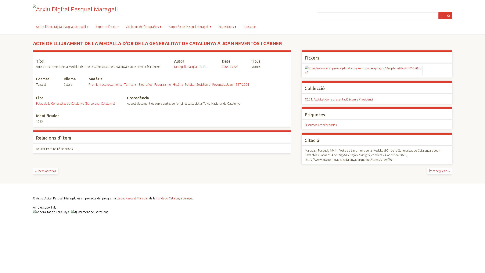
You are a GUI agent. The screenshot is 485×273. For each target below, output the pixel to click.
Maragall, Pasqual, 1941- (190, 66)
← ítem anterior (45, 171)
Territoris (130, 84)
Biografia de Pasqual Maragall (189, 26)
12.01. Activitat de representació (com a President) (339, 99)
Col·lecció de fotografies (142, 26)
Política (190, 84)
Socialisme (203, 84)
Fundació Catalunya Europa (174, 198)
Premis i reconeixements (105, 84)
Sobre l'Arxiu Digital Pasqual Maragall (61, 26)
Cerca (448, 15)
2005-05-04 (230, 66)
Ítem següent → (440, 171)
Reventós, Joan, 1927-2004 (230, 84)
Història (178, 84)
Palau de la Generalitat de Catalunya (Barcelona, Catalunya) (75, 103)
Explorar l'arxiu (106, 26)
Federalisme (162, 84)
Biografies (145, 84)
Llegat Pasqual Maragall (132, 198)
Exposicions (226, 26)
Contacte (250, 26)
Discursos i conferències (321, 125)
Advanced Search (441, 15)
